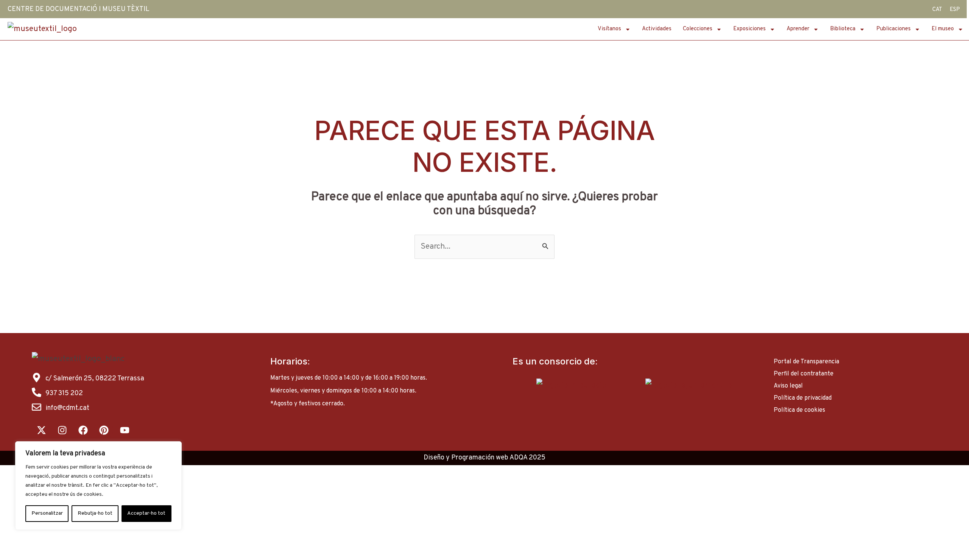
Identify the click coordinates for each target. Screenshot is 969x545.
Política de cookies (799, 410)
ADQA (518, 457)
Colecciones (697, 29)
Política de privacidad (803, 398)
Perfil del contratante (803, 374)
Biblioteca (842, 29)
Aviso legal (788, 386)
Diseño (434, 457)
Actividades (656, 29)
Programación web (479, 457)
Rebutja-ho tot (95, 513)
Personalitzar (47, 513)
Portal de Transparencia (806, 362)
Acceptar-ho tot (146, 513)
